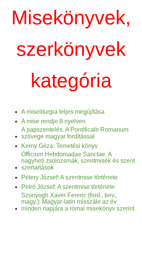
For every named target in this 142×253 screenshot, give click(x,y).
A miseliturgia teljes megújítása (63, 111)
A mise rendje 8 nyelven (53, 121)
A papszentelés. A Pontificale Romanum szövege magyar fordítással (74, 133)
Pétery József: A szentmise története (69, 177)
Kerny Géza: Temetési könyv (59, 146)
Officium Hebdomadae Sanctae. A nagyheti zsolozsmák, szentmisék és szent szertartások (78, 161)
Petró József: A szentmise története (68, 187)
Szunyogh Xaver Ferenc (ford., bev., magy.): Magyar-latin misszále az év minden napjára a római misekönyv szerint (77, 202)
